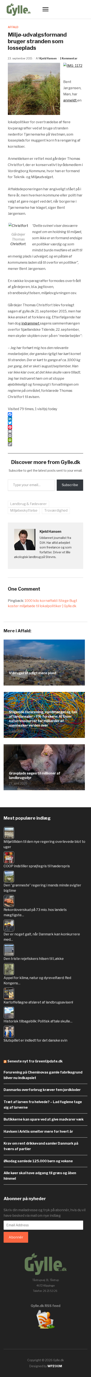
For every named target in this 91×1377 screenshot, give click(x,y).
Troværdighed (56, 510)
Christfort (18, 244)
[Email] (45, 431)
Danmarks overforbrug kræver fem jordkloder (42, 1090)
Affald (13, 27)
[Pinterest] (45, 427)
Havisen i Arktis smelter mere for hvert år (38, 1131)
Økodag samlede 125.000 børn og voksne (38, 1161)
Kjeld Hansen (48, 58)
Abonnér (16, 1237)
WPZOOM (54, 1366)
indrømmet (30, 323)
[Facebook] (45, 414)
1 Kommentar (68, 58)
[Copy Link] (45, 444)
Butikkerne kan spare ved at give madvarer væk (44, 1119)
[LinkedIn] (45, 419)
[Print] (45, 436)
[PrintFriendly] (45, 440)
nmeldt (71, 100)
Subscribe (70, 485)
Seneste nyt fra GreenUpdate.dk (35, 1061)
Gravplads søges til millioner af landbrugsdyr (34, 775)
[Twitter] (45, 423)
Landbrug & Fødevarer (28, 504)
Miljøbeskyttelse (23, 510)
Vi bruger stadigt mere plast (33, 673)
